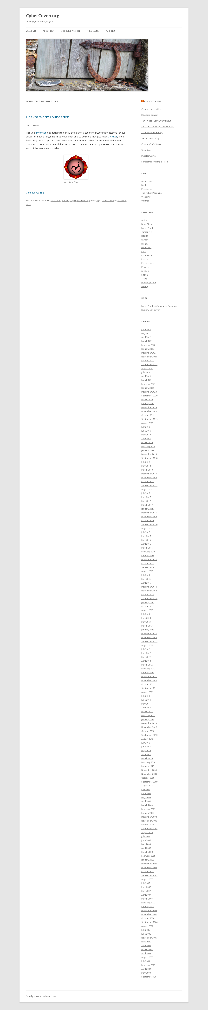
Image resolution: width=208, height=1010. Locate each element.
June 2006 (146, 933)
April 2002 (146, 968)
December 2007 (149, 863)
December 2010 (149, 723)
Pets (143, 251)
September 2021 (149, 364)
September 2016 (149, 524)
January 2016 (147, 555)
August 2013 (147, 610)
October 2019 (147, 415)
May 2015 (146, 578)
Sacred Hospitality (150, 138)
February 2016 (148, 551)
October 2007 (147, 871)
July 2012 (145, 649)
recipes (145, 270)
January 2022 (147, 348)
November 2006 (149, 914)
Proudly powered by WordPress (41, 996)
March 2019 (147, 442)
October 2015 (147, 563)
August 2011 (147, 692)
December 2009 (149, 770)
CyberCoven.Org (152, 101)
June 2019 (146, 430)
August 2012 (147, 645)
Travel (144, 278)
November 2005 (149, 937)
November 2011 (149, 680)
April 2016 (146, 543)
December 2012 (149, 633)
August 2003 (147, 957)
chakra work (108, 200)
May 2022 (146, 333)
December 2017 (149, 473)
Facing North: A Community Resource (159, 305)
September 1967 (149, 976)
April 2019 (146, 438)
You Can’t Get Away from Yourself (157, 126)
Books (144, 185)
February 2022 (148, 344)
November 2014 (149, 590)
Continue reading (36, 192)
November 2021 (149, 356)
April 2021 (146, 376)
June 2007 (146, 887)
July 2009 (145, 789)
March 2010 (147, 758)
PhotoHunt (146, 255)
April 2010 (146, 754)
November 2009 (149, 773)
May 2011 (146, 703)
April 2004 (146, 953)
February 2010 (148, 762)
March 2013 (147, 625)
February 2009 (148, 809)
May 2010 (146, 750)
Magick (73, 200)
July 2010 (145, 742)
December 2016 (149, 512)
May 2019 (146, 434)
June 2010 (146, 746)
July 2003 (145, 961)
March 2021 (147, 380)
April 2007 (146, 894)
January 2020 (147, 403)
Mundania (146, 247)
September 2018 (149, 458)
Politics (144, 259)
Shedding (146, 150)
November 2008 (149, 820)
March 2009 (147, 805)
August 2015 (147, 571)
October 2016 (147, 520)
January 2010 (147, 766)
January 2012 (147, 672)
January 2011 (147, 719)
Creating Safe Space (151, 144)
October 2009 (147, 777)
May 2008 (146, 844)
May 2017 (146, 500)
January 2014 (147, 602)
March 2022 (147, 341)
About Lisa (48, 31)
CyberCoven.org (42, 16)
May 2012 (146, 656)
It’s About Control (149, 114)
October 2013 (147, 606)
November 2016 (149, 516)
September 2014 (149, 598)
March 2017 (147, 504)
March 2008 (147, 851)
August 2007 (147, 879)
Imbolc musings (148, 155)
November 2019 (149, 411)
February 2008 (148, 855)
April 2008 (146, 848)
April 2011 (146, 707)
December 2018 (149, 454)
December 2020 (149, 391)
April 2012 (146, 660)
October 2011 (147, 684)
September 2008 (149, 828)
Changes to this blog (151, 109)
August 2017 (147, 489)
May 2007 (146, 890)
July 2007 (145, 883)
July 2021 (145, 372)
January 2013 (147, 629)
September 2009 (149, 781)
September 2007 (149, 875)
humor (144, 239)
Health (65, 200)
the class (112, 136)
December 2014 (149, 586)
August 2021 (147, 368)
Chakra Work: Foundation (47, 116)
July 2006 (145, 929)
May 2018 (146, 465)
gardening (146, 231)
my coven (41, 132)
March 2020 (147, 399)
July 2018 (145, 461)
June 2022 (146, 329)
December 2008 (149, 816)
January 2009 (147, 812)
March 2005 (147, 949)
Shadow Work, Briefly (151, 132)
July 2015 (145, 575)
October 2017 (147, 481)
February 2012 (148, 668)
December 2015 (149, 559)
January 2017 (147, 508)
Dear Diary (56, 200)
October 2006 (147, 918)
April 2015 (146, 582)
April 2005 (146, 945)
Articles (145, 220)
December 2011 (149, 676)
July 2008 (145, 836)
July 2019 (145, 426)
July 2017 (145, 493)
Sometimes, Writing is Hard (154, 161)
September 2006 (149, 922)
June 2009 (146, 793)
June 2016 (146, 536)
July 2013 (145, 614)
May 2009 (146, 797)
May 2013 (146, 621)
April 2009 (146, 801)
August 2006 (147, 926)
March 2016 (147, 547)
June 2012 (146, 653)
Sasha (144, 274)
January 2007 (147, 906)
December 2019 (149, 407)
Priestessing (93, 31)
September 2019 (149, 419)
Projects (145, 266)
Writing (144, 286)
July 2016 (145, 532)
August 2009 (147, 785)
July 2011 (145, 695)
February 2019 (148, 446)
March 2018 (147, 469)
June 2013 (146, 617)
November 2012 (149, 637)
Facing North (147, 228)
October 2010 (147, 731)
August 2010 (147, 738)
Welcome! (31, 31)
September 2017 (149, 485)
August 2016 (147, 528)
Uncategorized (148, 282)
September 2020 (149, 395)
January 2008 (147, 859)
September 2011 (149, 688)
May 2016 (146, 539)
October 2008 (147, 824)
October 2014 (147, 594)
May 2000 (146, 972)
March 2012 (147, 664)
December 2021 (149, 352)
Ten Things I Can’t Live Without (156, 120)
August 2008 (147, 832)
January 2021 (147, 387)
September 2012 (149, 641)
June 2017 (146, 497)
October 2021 (147, 360)
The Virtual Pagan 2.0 (151, 192)
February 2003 (148, 965)
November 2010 (149, 727)
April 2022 (146, 337)
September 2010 (149, 734)
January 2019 (147, 450)
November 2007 (149, 867)
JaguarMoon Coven (150, 309)
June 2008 (146, 840)
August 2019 (147, 422)
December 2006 (149, 910)
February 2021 (148, 383)
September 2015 (149, 567)
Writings (110, 31)
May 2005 (146, 941)
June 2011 (146, 699)
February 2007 (148, 902)
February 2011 (148, 715)
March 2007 (147, 898)
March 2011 (147, 711)
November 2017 (149, 477)
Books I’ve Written (70, 31)
